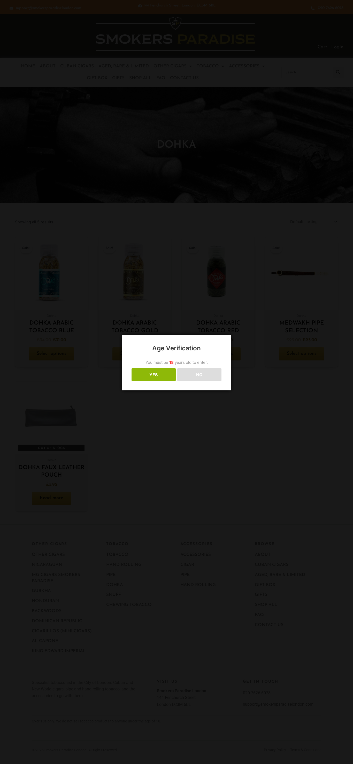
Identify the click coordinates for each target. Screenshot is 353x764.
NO (199, 374)
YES (153, 374)
